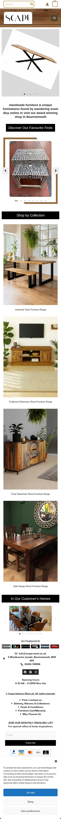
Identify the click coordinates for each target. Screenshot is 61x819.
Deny (31, 801)
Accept (30, 792)
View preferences (30, 811)
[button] (56, 761)
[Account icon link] (47, 4)
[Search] (32, 4)
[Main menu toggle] (54, 18)
